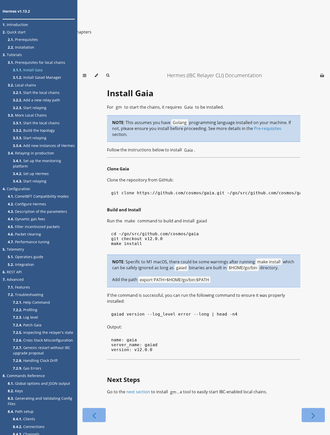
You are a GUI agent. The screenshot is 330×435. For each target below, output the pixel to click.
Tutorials (12, 54)
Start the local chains (36, 92)
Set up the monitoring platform (37, 163)
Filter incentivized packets (34, 226)
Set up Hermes (31, 173)
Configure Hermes (27, 204)
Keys (15, 390)
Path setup (21, 411)
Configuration (16, 188)
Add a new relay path (36, 100)
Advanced (13, 279)
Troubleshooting (25, 294)
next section (138, 392)
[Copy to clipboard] (297, 192)
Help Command (31, 302)
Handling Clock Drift (35, 360)
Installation (21, 47)
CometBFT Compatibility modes (38, 196)
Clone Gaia (118, 169)
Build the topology (34, 130)
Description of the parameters (37, 211)
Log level (25, 317)
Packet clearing (24, 234)
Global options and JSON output (39, 383)
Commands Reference (24, 375)
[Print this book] (322, 75)
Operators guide (25, 256)
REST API (12, 271)
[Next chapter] (313, 415)
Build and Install (124, 210)
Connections (29, 426)
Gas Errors (27, 368)
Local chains (22, 85)
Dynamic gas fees (26, 218)
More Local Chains (27, 115)
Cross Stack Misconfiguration (43, 340)
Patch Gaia (27, 325)
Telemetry (13, 249)
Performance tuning (29, 241)
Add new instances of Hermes (44, 145)
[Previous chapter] (94, 415)
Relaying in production (31, 153)
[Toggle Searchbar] (107, 75)
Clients (24, 418)
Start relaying (29, 107)
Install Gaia (28, 69)
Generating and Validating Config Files (40, 401)
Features (19, 287)
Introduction (15, 24)
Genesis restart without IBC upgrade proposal (41, 350)
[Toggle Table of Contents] (84, 75)
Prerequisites (23, 39)
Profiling (25, 309)
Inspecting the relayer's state (43, 332)
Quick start (14, 32)
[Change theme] (96, 75)
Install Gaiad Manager (37, 77)
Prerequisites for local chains (36, 62)
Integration (21, 264)
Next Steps (123, 379)
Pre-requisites (267, 128)
